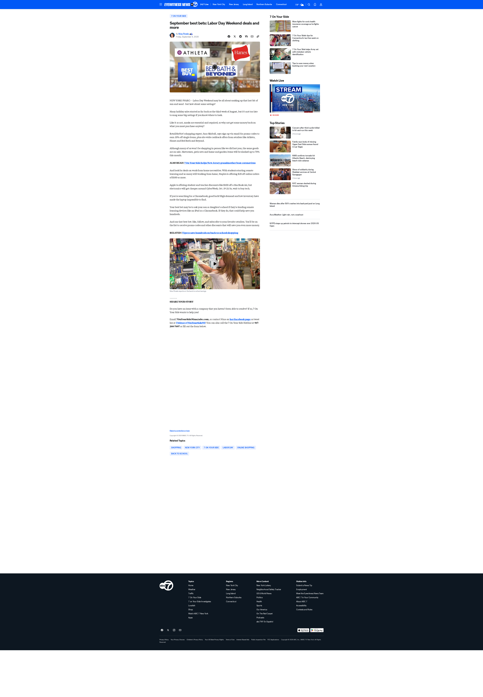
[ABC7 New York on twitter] (168, 630)
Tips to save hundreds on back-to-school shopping (210, 232)
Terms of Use (230, 639)
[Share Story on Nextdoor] (246, 36)
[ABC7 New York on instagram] (174, 630)
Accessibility (301, 606)
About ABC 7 (301, 602)
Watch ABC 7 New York (198, 614)
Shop (190, 610)
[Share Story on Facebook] (229, 36)
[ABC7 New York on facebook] (162, 630)
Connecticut (281, 4)
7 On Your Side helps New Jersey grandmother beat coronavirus (220, 162)
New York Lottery (263, 585)
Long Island (247, 4)
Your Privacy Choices (178, 639)
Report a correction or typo (180, 431)
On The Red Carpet (264, 614)
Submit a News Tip (304, 585)
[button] (160, 4)
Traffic (191, 594)
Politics (259, 598)
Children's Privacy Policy (195, 639)
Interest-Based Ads (242, 639)
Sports (259, 606)
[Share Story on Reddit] (240, 36)
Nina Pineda (183, 34)
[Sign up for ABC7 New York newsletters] (180, 630)
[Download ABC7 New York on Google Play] (317, 630)
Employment (301, 589)
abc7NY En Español (264, 622)
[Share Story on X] (235, 36)
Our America (261, 610)
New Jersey (234, 4)
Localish (191, 606)
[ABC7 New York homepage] (181, 4)
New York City (219, 4)
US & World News (263, 594)
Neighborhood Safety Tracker (268, 589)
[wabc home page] (166, 585)
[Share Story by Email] (252, 36)
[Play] (295, 98)
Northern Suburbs (264, 4)
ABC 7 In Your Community (307, 598)
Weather (191, 589)
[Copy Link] (258, 36)
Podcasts (260, 618)
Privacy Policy (164, 639)
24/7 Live (204, 4)
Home (190, 585)
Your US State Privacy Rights (214, 639)
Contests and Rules (304, 610)
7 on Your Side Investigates (199, 602)
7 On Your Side (194, 598)
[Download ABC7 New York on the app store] (303, 630)
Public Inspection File (258, 639)
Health (259, 602)
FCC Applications (273, 639)
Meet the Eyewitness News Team (310, 594)
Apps (190, 618)
